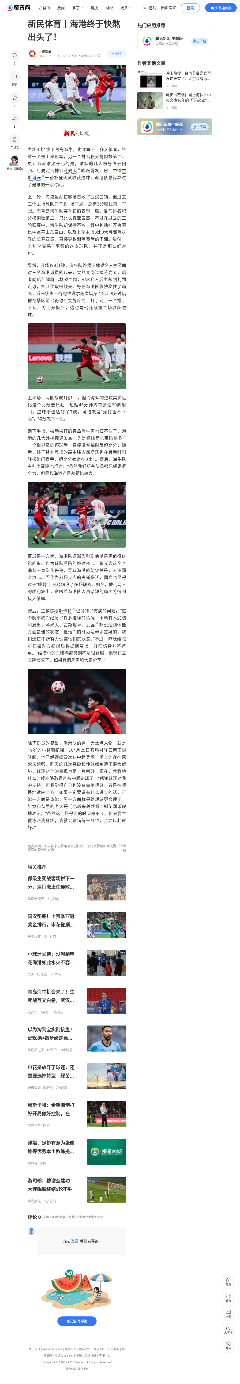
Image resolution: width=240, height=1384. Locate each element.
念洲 (31, 974)
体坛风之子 (36, 1050)
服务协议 (70, 1349)
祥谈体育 (34, 936)
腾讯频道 (90, 1356)
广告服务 (113, 1349)
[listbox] (77, 1033)
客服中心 (104, 1356)
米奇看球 (34, 1087)
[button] (199, 41)
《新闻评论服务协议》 (91, 1217)
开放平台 (99, 1349)
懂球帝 (33, 1163)
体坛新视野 (36, 898)
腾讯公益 (60, 1356)
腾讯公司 (71, 1369)
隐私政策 (84, 1349)
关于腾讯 (34, 1349)
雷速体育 (34, 1125)
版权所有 (83, 1369)
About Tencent (52, 1349)
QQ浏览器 (75, 1356)
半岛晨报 (34, 1201)
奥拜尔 (33, 1012)
